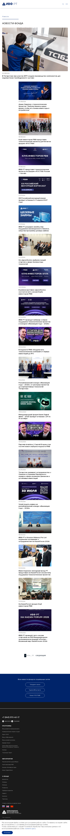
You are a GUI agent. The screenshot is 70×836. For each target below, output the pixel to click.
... (31, 655)
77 (33, 655)
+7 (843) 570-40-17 (10, 717)
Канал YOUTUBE (35, 695)
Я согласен (7, 832)
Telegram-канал (35, 684)
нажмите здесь (30, 829)
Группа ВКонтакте (35, 690)
